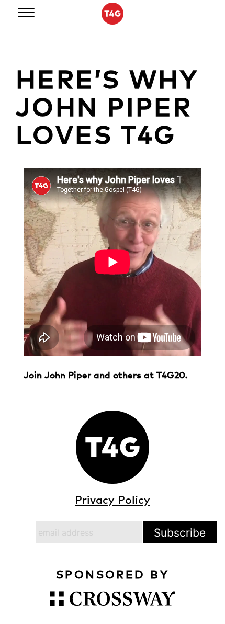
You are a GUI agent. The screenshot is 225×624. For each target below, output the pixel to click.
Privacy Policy (112, 499)
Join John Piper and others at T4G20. (106, 374)
